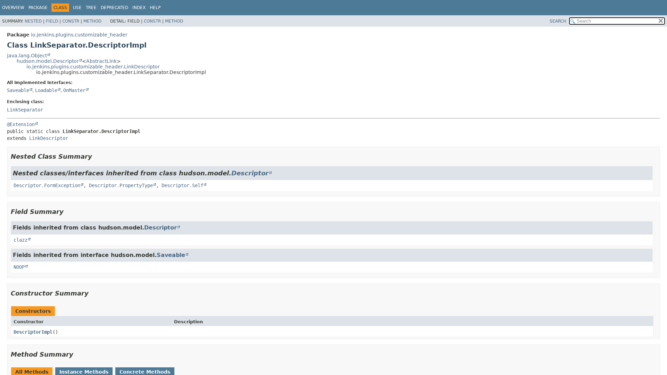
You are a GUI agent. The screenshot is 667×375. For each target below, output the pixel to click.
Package (38, 7)
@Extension (21, 124)
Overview (13, 7)
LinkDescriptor (48, 138)
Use (77, 7)
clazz (20, 240)
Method (92, 21)
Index (139, 7)
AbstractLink (101, 61)
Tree (91, 7)
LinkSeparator (25, 109)
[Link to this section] (97, 156)
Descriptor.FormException (47, 185)
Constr (70, 21)
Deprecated (114, 7)
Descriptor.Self (182, 185)
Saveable (18, 90)
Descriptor (250, 173)
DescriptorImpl (33, 332)
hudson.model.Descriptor (48, 61)
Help (155, 7)
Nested (33, 21)
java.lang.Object (27, 55)
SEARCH (558, 21)
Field (52, 21)
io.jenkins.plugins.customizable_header (79, 35)
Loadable (46, 90)
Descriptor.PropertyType (121, 185)
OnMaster (74, 90)
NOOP (19, 267)
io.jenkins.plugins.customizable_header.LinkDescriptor (93, 66)
